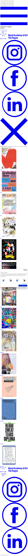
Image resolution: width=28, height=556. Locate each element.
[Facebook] (15, 90)
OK (22, 285)
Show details (24, 283)
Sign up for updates (4, 473)
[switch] (11, 280)
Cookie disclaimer (4, 474)
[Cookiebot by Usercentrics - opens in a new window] (24, 270)
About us (3, 31)
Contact (3, 32)
